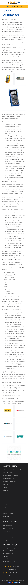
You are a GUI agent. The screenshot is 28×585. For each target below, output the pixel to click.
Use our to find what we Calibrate (14, 6)
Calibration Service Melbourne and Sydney (12, 469)
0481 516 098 (15, 566)
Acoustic (5, 507)
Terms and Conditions (8, 528)
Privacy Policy (6, 534)
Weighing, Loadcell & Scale (9, 478)
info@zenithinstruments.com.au (13, 575)
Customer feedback (7, 525)
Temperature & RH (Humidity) (9, 481)
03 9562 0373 (14, 572)
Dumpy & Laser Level (7, 504)
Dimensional (5, 484)
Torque (4, 510)
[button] (1, 2)
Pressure (5, 487)
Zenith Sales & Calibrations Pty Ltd (13, 580)
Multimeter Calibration (8, 513)
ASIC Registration (7, 540)
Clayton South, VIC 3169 (9, 561)
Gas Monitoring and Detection (9, 498)
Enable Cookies (6, 531)
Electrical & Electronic (8, 472)
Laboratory (5, 501)
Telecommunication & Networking (10, 475)
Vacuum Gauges (6, 516)
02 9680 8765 (12, 569)
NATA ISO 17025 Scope (8, 537)
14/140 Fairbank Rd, (7, 559)
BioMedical (5, 490)
